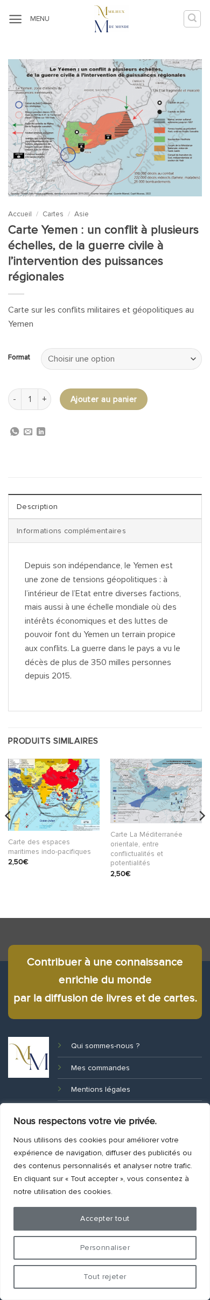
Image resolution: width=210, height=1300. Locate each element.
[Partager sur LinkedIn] (41, 432)
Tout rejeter (104, 1276)
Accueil (20, 213)
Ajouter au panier (104, 399)
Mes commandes (100, 1067)
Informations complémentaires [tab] (71, 530)
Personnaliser (105, 1247)
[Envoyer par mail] (28, 432)
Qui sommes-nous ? (105, 1045)
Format (19, 358)
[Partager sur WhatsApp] (14, 432)
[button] (15, 19)
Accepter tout (104, 1218)
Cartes (53, 213)
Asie (81, 213)
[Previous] (8, 837)
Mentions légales (100, 1089)
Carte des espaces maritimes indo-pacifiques (49, 846)
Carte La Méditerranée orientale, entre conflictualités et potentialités (146, 848)
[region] (105, 1201)
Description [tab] (37, 506)
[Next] (201, 837)
